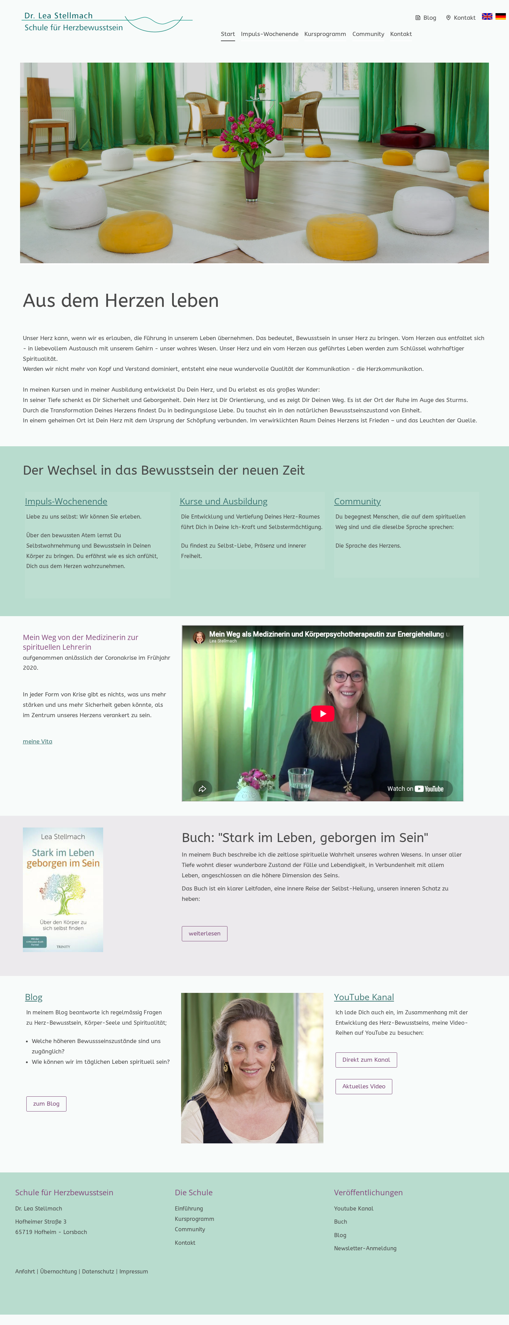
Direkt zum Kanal (366, 1060)
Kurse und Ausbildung (224, 501)
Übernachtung (58, 1271)
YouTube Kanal (364, 997)
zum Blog (46, 1103)
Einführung (189, 1208)
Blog (430, 17)
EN (487, 16)
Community (368, 34)
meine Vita (37, 741)
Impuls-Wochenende (269, 34)
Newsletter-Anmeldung (365, 1248)
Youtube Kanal (354, 1208)
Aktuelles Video (363, 1086)
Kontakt (464, 17)
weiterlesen (205, 933)
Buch (340, 1221)
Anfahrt (25, 1271)
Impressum (133, 1271)
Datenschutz (99, 1271)
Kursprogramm (325, 34)
